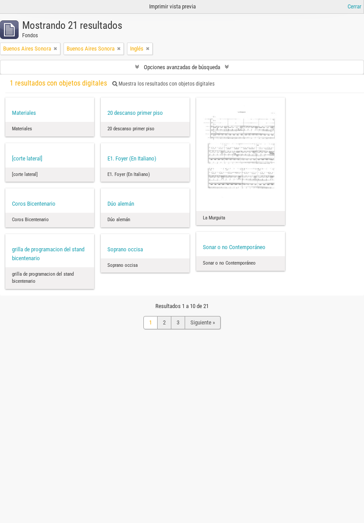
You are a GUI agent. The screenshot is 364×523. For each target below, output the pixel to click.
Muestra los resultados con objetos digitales (165, 84)
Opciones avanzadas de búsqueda (182, 67)
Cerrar (354, 6)
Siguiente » (202, 322)
